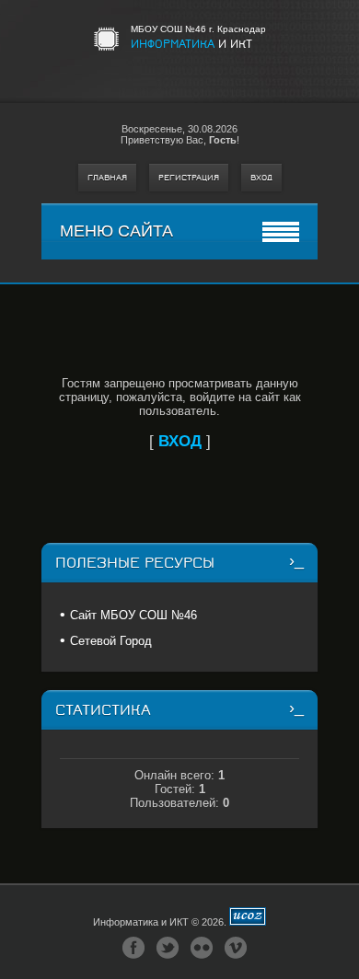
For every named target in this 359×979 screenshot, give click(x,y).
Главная (107, 177)
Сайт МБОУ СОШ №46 (133, 615)
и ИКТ (191, 44)
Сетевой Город (111, 641)
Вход (261, 177)
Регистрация (188, 177)
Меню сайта (116, 231)
